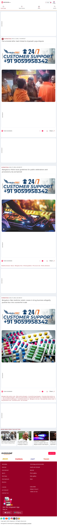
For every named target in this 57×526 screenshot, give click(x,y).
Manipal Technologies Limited (23, 523)
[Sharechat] (19, 518)
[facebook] (4, 518)
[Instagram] (11, 518)
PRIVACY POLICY (34, 489)
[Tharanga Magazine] (5, 459)
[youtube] (6, 518)
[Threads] (17, 518)
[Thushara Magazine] (32, 459)
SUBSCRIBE (52, 453)
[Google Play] (18, 512)
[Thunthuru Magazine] (46, 459)
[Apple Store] (7, 512)
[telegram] (9, 518)
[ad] (29, 56)
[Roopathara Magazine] (19, 459)
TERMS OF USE (33, 492)
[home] (6, 2)
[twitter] (14, 518)
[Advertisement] (29, 23)
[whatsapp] (1, 518)
